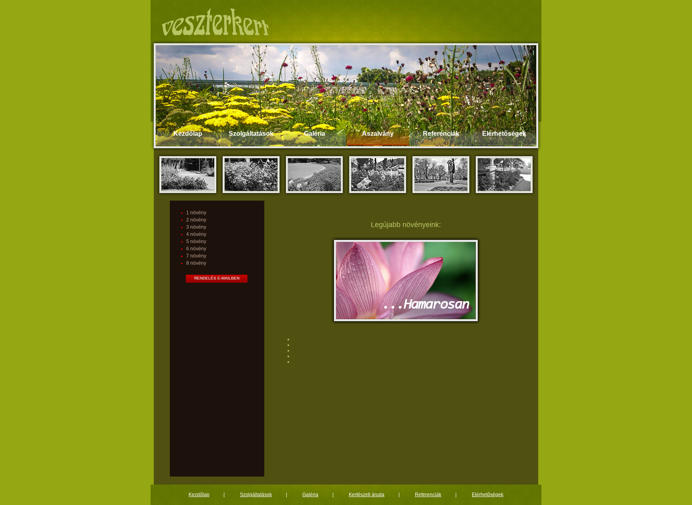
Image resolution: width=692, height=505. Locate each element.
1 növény (196, 212)
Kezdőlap (187, 133)
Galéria (314, 133)
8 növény (196, 263)
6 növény (196, 248)
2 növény (196, 220)
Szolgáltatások (251, 133)
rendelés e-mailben (216, 278)
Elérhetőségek (504, 133)
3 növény (196, 227)
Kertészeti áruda (366, 494)
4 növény (196, 234)
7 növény (196, 256)
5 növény (196, 241)
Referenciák (441, 133)
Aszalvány (378, 133)
